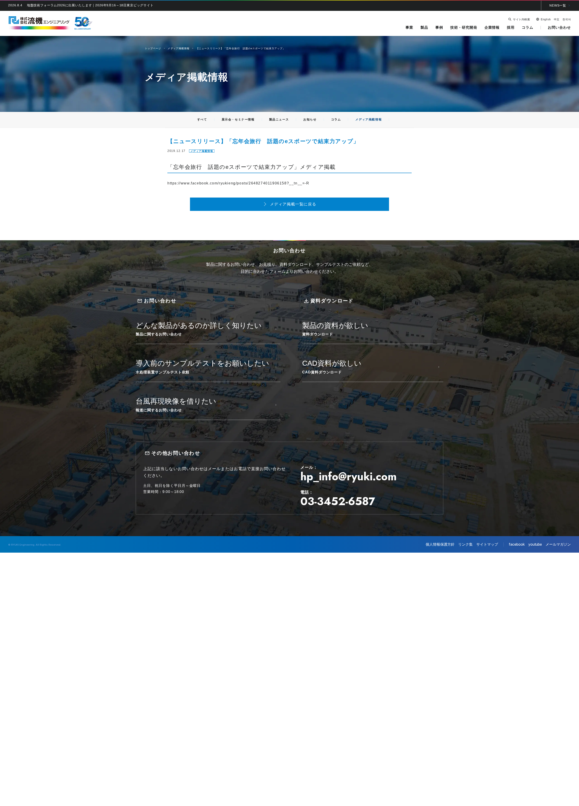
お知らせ (309, 119)
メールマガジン (558, 544)
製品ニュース (279, 119)
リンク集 (465, 544)
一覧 (557, 5)
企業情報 (492, 27)
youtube (535, 544)
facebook (517, 544)
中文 (557, 19)
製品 (424, 27)
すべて (202, 119)
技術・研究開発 (463, 27)
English (546, 19)
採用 (511, 27)
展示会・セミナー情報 (238, 119)
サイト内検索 (521, 19)
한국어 (566, 19)
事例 (439, 27)
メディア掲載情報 (368, 119)
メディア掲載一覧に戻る (293, 204)
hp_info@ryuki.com (348, 476)
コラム (527, 27)
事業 (409, 27)
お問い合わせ (559, 27)
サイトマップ (487, 544)
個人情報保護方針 (440, 544)
